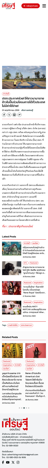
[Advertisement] (24, 38)
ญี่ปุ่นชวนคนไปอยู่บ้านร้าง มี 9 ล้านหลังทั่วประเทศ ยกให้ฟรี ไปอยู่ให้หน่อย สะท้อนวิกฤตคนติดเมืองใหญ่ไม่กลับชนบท (34, 253)
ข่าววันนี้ (6, 93)
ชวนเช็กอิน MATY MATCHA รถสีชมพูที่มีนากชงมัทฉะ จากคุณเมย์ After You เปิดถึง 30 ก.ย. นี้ (34, 311)
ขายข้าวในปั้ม (13, 325)
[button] (19, 408)
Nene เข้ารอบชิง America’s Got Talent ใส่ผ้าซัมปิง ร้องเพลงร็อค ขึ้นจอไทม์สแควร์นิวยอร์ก (34, 379)
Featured (33, 263)
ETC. (25, 263)
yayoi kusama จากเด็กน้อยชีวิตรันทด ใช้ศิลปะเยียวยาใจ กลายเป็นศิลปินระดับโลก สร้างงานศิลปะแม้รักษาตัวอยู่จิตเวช (12, 381)
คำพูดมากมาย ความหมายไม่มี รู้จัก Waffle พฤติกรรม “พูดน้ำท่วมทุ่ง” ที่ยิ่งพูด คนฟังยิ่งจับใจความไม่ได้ (34, 271)
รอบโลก (35, 243)
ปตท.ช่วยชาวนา (26, 325)
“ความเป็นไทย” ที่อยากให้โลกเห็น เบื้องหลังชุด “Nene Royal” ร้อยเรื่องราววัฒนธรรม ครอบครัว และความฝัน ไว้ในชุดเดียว (34, 292)
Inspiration (38, 282)
